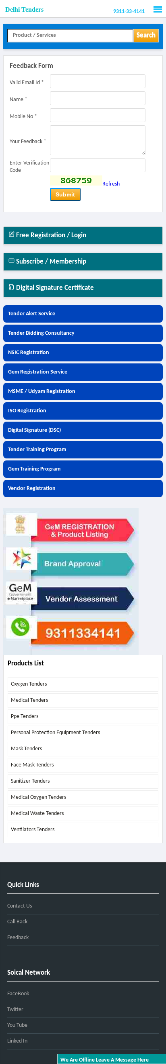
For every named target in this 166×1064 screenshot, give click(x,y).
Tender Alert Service (31, 314)
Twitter (15, 1010)
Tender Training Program (37, 450)
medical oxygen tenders (38, 797)
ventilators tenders (32, 830)
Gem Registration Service (37, 372)
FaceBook (18, 994)
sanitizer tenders (30, 781)
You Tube (17, 1025)
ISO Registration (27, 411)
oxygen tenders (29, 684)
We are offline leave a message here (104, 1060)
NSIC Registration (28, 353)
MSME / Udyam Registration (41, 391)
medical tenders (29, 700)
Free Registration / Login (50, 235)
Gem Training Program (34, 469)
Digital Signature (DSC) (34, 430)
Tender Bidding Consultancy (41, 333)
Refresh (111, 184)
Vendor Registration (32, 489)
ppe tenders (24, 717)
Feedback (18, 938)
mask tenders (26, 749)
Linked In (17, 1041)
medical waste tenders (37, 814)
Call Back (17, 922)
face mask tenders (32, 765)
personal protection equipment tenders (55, 733)
